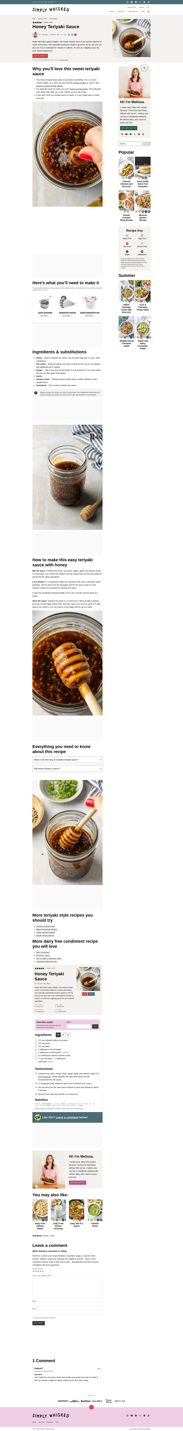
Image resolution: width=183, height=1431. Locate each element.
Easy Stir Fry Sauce (76, 1224)
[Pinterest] (144, 2)
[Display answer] (100, 760)
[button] (33, 22)
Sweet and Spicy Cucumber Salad (143, 345)
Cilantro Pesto (95, 1224)
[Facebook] (136, 2)
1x (58, 1035)
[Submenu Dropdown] (126, 11)
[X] (140, 2)
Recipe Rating (37, 1269)
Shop (143, 11)
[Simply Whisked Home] (50, 9)
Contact (141, 7)
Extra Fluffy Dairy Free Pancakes (142, 184)
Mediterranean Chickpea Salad (127, 343)
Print (91, 994)
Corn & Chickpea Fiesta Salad (143, 307)
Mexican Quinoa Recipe (143, 217)
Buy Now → (45, 316)
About (112, 11)
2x (63, 1035)
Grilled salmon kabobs (45, 932)
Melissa (45, 34)
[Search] (148, 12)
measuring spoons (67, 312)
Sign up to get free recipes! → (44, 2)
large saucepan (44, 1077)
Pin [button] (84, 994)
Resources (133, 11)
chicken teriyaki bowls (78, 89)
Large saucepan (45, 312)
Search (146, 143)
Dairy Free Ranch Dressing (58, 1226)
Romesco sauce (43, 955)
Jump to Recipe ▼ (40, 56)
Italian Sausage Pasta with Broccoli (126, 308)
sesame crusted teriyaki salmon (49, 86)
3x (68, 1035)
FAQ (148, 7)
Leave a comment (67, 1117)
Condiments (53, 18)
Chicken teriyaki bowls (45, 926)
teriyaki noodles (79, 83)
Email (69, 1022)
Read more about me (78, 1182)
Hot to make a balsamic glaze (48, 958)
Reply (99, 1369)
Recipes (121, 11)
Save (95, 1026)
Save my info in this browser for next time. (45, 1318)
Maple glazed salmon (45, 935)
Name (34, 1301)
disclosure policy (63, 60)
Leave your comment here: (42, 1275)
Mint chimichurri (43, 952)
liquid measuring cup (90, 312)
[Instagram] (127, 2)
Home (34, 18)
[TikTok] (148, 2)
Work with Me (131, 7)
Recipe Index (42, 18)
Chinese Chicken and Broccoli (126, 184)
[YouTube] (132, 2)
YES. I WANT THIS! (19, 732)
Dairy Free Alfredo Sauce (40, 1226)
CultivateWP (147, 1429)
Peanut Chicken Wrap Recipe (126, 217)
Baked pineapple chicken (46, 929)
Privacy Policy (133, 1429)
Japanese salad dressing (46, 961)
